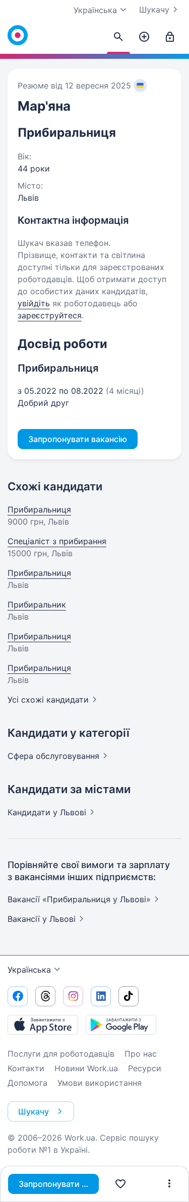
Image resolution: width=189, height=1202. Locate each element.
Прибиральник (37, 604)
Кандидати (47, 812)
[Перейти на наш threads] (45, 996)
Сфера (53, 756)
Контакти (26, 1068)
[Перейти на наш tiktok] (128, 996)
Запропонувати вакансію (59, 1184)
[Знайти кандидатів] (118, 37)
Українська (29, 970)
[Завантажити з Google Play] (121, 1024)
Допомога (27, 1083)
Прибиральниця (39, 509)
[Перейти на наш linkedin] (101, 996)
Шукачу (154, 10)
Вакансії (42, 919)
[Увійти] (169, 37)
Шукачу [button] (33, 1111)
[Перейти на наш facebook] (18, 996)
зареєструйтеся (50, 315)
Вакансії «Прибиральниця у (79, 899)
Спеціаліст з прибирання (57, 541)
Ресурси (144, 1068)
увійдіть (34, 303)
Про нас (140, 1054)
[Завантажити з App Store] (43, 1024)
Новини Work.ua (86, 1068)
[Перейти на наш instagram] (73, 996)
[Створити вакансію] (144, 37)
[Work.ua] (18, 35)
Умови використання (99, 1083)
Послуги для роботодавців (61, 1054)
